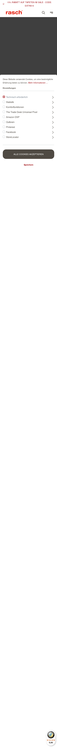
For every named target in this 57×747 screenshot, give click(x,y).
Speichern (28, 164)
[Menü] (51, 12)
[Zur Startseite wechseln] (14, 12)
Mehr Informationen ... (38, 82)
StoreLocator (12, 137)
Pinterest (10, 127)
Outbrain (10, 122)
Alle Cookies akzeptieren (29, 154)
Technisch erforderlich (17, 97)
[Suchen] (43, 12)
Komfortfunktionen (15, 107)
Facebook (11, 132)
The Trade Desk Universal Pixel (21, 112)
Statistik (10, 102)
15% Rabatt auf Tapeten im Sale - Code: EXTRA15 (29, 4)
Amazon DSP (13, 117)
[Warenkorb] (47, 11)
